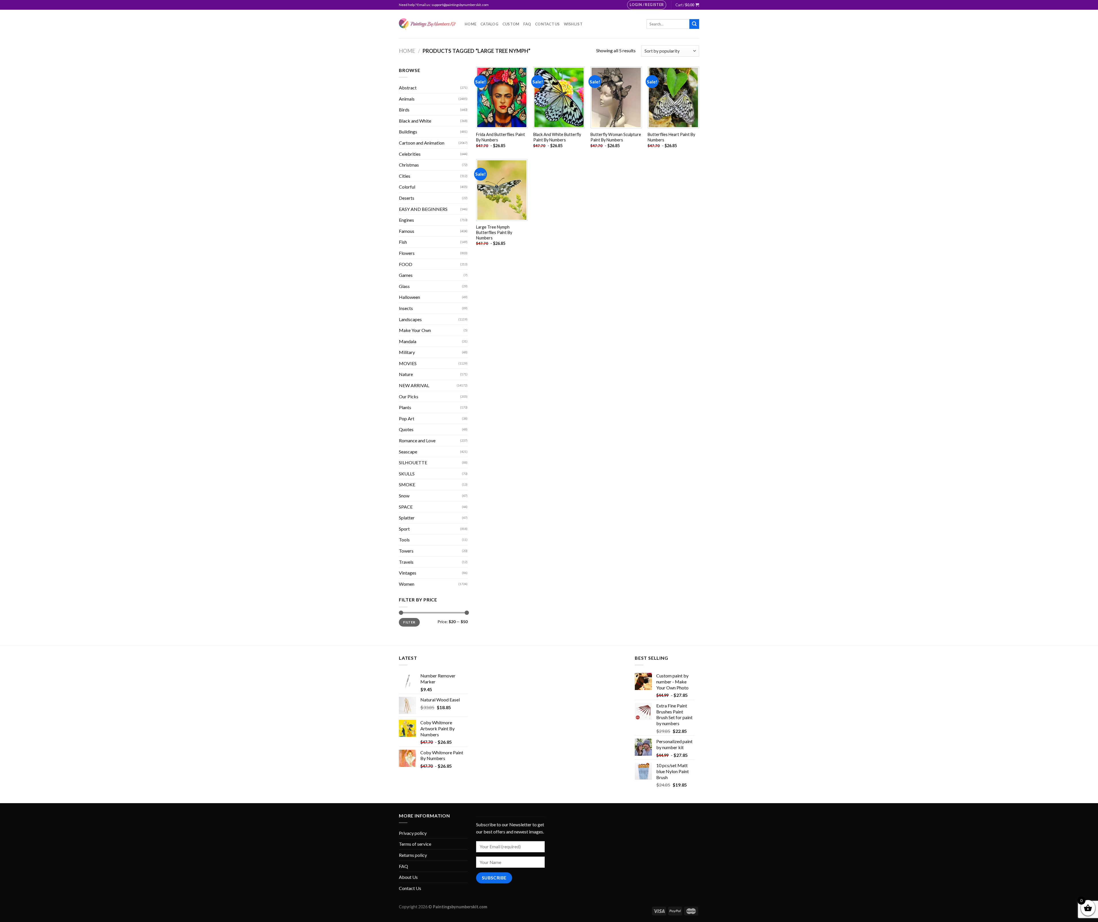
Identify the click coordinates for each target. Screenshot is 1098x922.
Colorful (407, 186)
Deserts (406, 198)
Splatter (407, 517)
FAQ (527, 24)
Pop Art (406, 418)
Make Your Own (415, 330)
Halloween (409, 297)
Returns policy (413, 855)
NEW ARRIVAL (414, 385)
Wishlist (573, 24)
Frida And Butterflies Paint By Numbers (500, 137)
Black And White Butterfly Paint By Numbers (557, 137)
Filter (409, 622)
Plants (405, 407)
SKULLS (407, 473)
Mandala (407, 341)
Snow (404, 495)
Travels (406, 562)
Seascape (408, 451)
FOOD (405, 264)
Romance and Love (417, 440)
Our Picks (408, 396)
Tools (404, 539)
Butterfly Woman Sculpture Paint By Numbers (615, 137)
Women (406, 584)
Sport (404, 528)
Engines (406, 220)
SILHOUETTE (413, 462)
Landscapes (410, 319)
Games (406, 275)
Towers (406, 550)
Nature (406, 374)
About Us (408, 877)
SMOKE (407, 484)
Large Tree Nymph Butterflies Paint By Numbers (494, 232)
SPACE (406, 506)
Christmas (409, 164)
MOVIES (408, 363)
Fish (403, 242)
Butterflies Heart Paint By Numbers (671, 137)
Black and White (415, 120)
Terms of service (415, 844)
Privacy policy (413, 833)
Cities (404, 176)
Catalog (489, 24)
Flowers (407, 253)
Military (407, 352)
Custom (511, 24)
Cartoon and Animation (421, 142)
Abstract (408, 87)
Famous (406, 231)
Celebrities (410, 154)
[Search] (694, 24)
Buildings (408, 131)
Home (470, 24)
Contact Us (547, 24)
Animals (407, 98)
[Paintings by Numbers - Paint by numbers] (427, 24)
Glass (404, 286)
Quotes (406, 429)
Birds (404, 109)
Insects (406, 308)
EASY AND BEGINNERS (423, 209)
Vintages (407, 572)
